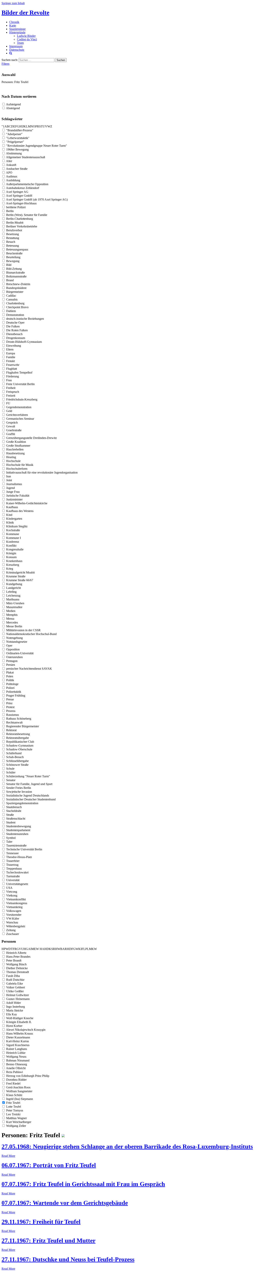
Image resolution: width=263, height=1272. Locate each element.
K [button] (25, 126)
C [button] (10, 126)
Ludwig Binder (26, 35)
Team (20, 42)
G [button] (18, 126)
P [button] (36, 126)
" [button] (2, 126)
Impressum (16, 46)
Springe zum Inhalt (13, 3)
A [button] (5, 126)
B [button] (8, 126)
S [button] (40, 126)
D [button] (12, 126)
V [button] (46, 126)
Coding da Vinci (27, 39)
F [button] (16, 126)
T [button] (42, 126)
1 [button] (3, 126)
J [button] (23, 126)
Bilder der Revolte (25, 12)
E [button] (14, 126)
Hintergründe (17, 32)
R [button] (38, 126)
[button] (39, 949)
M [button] (29, 126)
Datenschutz (16, 49)
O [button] (34, 126)
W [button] (48, 126)
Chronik (14, 22)
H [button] (20, 126)
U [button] (44, 126)
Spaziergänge (17, 29)
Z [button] (51, 126)
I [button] (22, 126)
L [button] (27, 126)
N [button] (32, 126)
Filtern (5, 63)
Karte (12, 25)
